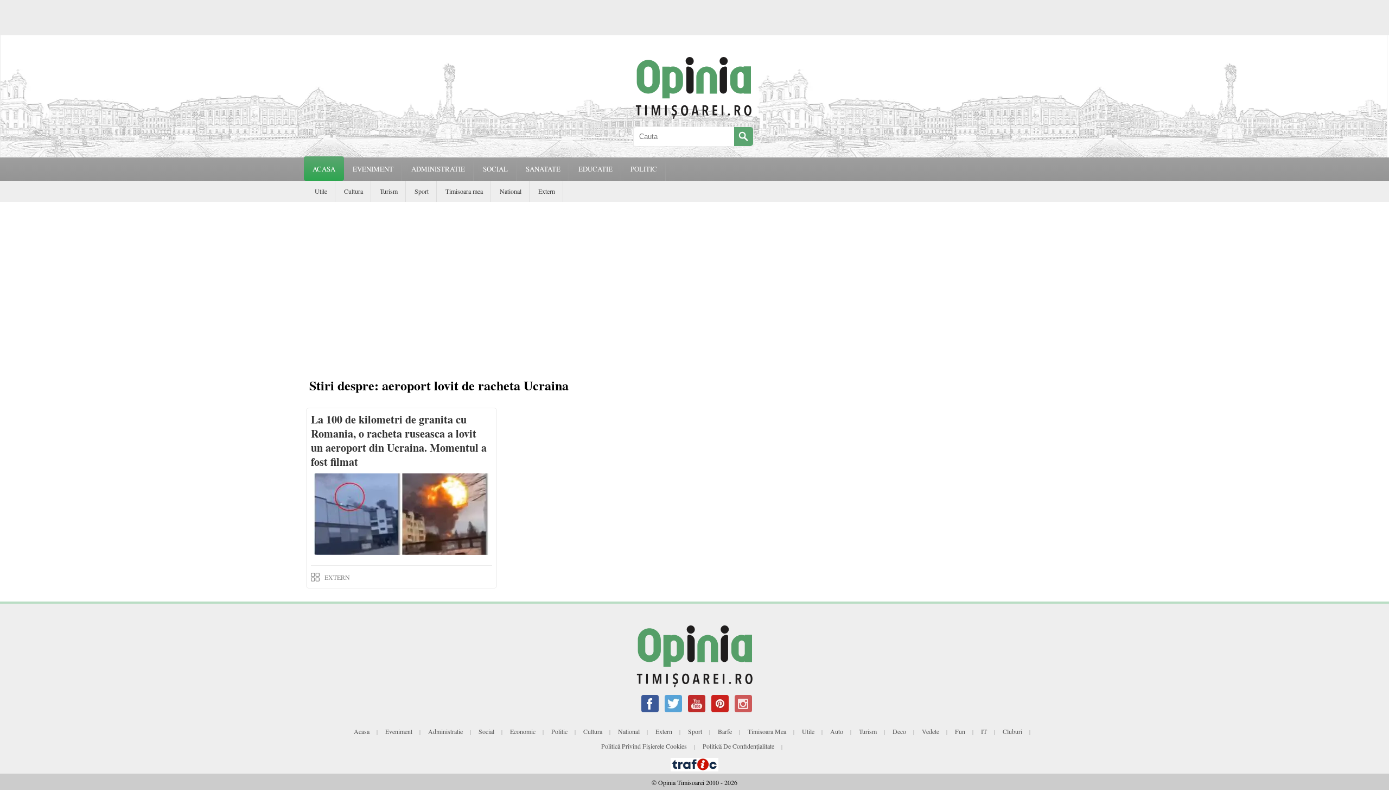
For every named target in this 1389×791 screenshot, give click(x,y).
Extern (546, 191)
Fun (960, 731)
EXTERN (337, 577)
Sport (422, 191)
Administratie (445, 731)
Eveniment (398, 731)
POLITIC (643, 169)
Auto (836, 731)
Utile (321, 191)
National (510, 191)
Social (486, 731)
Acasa (324, 169)
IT (984, 731)
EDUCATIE (595, 169)
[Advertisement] (694, 283)
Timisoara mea (464, 191)
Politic (559, 731)
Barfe (725, 731)
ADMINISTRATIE (438, 169)
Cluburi (1012, 731)
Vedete (930, 731)
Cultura (353, 191)
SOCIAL (495, 169)
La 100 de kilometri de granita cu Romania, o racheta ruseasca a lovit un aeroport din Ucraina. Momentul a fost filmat (399, 441)
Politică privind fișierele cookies (644, 746)
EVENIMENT (373, 169)
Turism (389, 191)
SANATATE (543, 169)
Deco (899, 731)
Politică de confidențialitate (738, 746)
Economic (523, 731)
